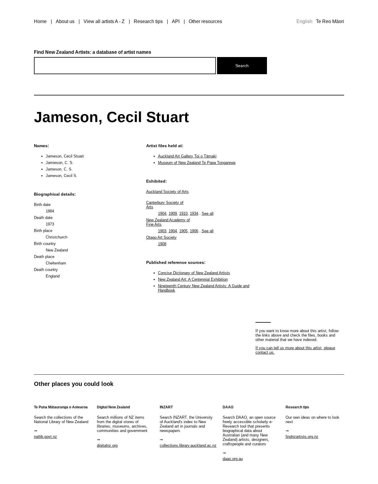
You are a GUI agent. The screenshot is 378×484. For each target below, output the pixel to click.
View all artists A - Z (104, 21)
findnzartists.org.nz (302, 436)
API (176, 21)
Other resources (205, 21)
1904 (162, 213)
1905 (183, 231)
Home (40, 21)
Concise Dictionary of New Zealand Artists (194, 273)
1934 (194, 213)
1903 (162, 231)
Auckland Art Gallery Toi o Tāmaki (187, 156)
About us (65, 21)
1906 (194, 231)
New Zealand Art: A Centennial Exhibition (193, 279)
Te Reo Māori (330, 21)
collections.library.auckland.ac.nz (188, 445)
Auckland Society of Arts (167, 191)
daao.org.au (233, 459)
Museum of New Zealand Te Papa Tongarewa (196, 162)
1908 (162, 244)
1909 (173, 213)
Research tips (148, 21)
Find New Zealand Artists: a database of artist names (92, 52)
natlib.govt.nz (45, 436)
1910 (183, 213)
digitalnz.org (107, 445)
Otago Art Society (161, 237)
